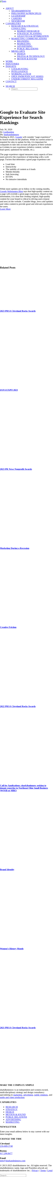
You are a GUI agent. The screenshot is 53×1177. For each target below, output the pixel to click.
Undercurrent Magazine (27, 79)
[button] (10, 86)
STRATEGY (12, 1109)
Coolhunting (19, 69)
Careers (16, 18)
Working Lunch (21, 74)
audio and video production (12, 1097)
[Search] (13, 1175)
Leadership (18, 16)
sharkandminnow (11, 134)
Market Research (28, 31)
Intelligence (19, 71)
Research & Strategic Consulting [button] (25, 27)
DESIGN (10, 1112)
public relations (41, 1095)
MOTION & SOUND (16, 1114)
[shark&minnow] (26, 2)
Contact (11, 81)
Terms (43, 1170)
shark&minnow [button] (21, 11)
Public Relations (27, 48)
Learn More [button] (5, 209)
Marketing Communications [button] (29, 38)
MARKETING (13, 1122)
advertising (28, 1095)
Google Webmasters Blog (11, 191)
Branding (23, 41)
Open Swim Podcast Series (27, 76)
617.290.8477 (6, 1153)
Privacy (35, 1170)
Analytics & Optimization (33, 36)
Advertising (24, 46)
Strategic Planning (29, 33)
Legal (49, 1170)
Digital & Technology (31, 56)
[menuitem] (29, 14)
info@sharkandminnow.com (12, 1160)
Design (21, 54)
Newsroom (18, 21)
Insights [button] (11, 66)
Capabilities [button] (13, 23)
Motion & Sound (27, 59)
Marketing (24, 43)
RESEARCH (12, 1107)
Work (9, 61)
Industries (12, 64)
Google (18, 137)
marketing (17, 1095)
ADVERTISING (13, 1119)
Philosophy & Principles (26, 13)
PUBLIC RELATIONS (16, 1117)
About (10, 8)
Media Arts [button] (18, 51)
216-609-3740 (6, 1146)
